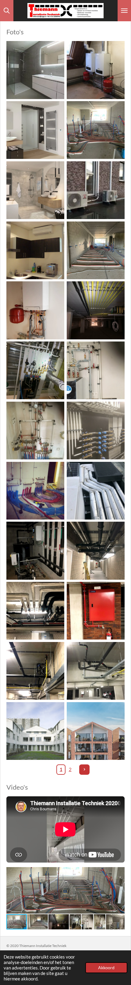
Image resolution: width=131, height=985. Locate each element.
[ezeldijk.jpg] (96, 731)
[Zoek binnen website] (6, 10)
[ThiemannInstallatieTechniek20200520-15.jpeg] (35, 671)
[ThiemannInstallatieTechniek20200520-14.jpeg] (96, 611)
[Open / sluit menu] (124, 10)
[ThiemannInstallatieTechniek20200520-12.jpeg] (96, 551)
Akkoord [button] (106, 967)
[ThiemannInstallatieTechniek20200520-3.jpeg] (96, 310)
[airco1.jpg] (96, 190)
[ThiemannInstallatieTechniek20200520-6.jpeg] (35, 430)
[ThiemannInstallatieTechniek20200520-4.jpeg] (35, 370)
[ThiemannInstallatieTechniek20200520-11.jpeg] (35, 551)
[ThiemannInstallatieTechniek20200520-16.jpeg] (96, 671)
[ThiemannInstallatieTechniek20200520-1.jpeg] (96, 130)
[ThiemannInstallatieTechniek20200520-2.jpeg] (96, 250)
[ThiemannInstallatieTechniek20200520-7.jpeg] (96, 430)
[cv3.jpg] (35, 310)
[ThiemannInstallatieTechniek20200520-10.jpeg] (96, 491)
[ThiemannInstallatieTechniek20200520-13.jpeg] (35, 611)
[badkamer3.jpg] (35, 190)
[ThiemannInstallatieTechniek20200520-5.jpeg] (96, 370)
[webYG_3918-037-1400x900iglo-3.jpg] (35, 731)
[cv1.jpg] (96, 70)
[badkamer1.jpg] (35, 70)
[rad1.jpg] (35, 130)
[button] (119, 872)
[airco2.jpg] (35, 250)
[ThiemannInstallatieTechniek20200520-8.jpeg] (35, 491)
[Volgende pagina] (84, 769)
